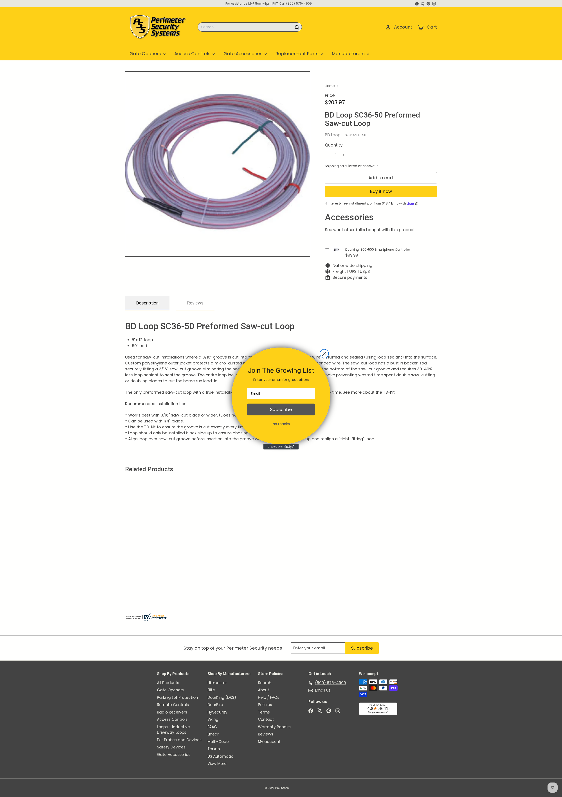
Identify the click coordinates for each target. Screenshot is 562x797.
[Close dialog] (324, 353)
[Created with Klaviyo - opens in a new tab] (281, 446)
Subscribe (281, 409)
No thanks (281, 423)
